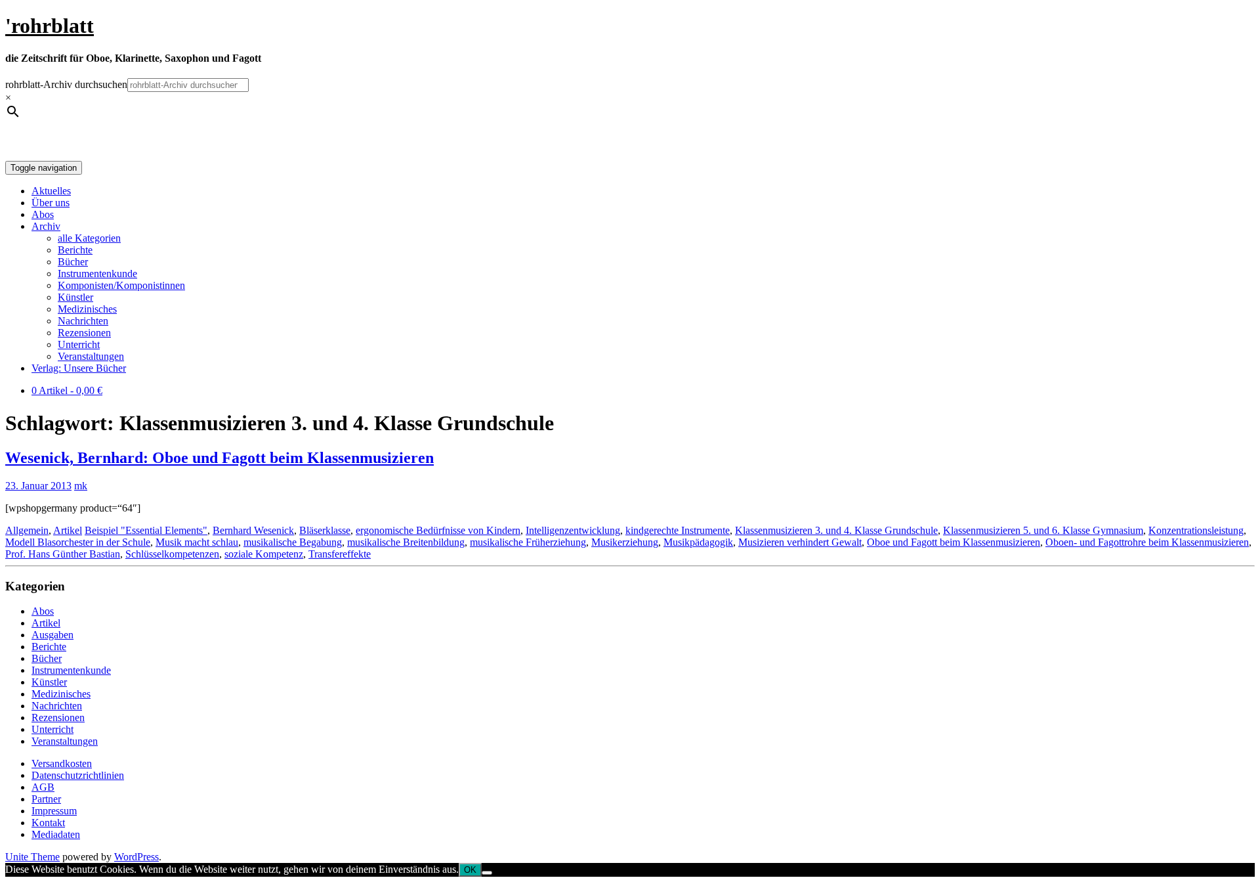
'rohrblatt (49, 25)
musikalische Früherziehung (528, 542)
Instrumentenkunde (97, 273)
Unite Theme (32, 856)
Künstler (75, 297)
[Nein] (487, 873)
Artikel (67, 530)
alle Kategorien (89, 238)
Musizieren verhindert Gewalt (800, 542)
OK (470, 870)
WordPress (136, 856)
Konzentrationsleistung (1196, 530)
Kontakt (48, 822)
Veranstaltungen (91, 356)
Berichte (75, 249)
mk (80, 485)
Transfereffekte (339, 554)
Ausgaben (53, 634)
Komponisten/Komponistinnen (121, 285)
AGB (43, 787)
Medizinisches (87, 309)
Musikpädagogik (698, 542)
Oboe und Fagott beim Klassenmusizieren (953, 542)
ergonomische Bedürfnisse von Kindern (438, 530)
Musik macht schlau (197, 542)
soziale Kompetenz (263, 554)
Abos (43, 214)
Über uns (51, 202)
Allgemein (27, 530)
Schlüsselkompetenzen (172, 554)
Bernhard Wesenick (253, 530)
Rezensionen (84, 332)
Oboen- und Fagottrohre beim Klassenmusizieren (1147, 542)
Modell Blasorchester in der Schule (77, 542)
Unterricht (79, 344)
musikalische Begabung (292, 542)
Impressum (54, 810)
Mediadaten (56, 834)
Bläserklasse (324, 530)
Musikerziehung (624, 542)
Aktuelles (51, 190)
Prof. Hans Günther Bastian (62, 554)
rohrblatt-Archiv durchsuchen (66, 84)
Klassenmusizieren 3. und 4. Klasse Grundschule (836, 530)
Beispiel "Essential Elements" (146, 530)
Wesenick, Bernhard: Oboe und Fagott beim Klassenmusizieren (219, 457)
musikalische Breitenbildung (406, 542)
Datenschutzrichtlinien (78, 775)
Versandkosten (62, 763)
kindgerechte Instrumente (677, 530)
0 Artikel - (67, 390)
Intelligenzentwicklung (573, 530)
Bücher (73, 261)
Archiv (46, 226)
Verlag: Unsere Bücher (79, 368)
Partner (46, 799)
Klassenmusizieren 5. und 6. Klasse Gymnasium (1043, 530)
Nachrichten (83, 320)
